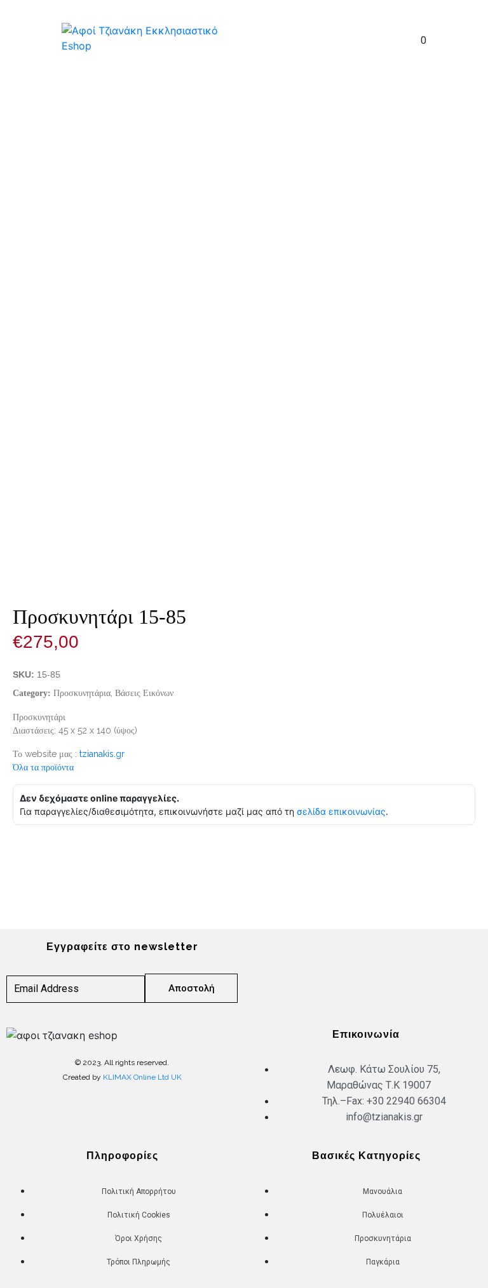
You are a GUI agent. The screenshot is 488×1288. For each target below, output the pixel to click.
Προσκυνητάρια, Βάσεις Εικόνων (113, 693)
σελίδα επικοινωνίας (341, 811)
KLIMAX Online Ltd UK (142, 1077)
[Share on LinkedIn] (60, 856)
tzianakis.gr (102, 754)
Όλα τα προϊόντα (43, 767)
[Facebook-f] (344, 970)
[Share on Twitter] (41, 856)
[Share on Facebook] (22, 856)
